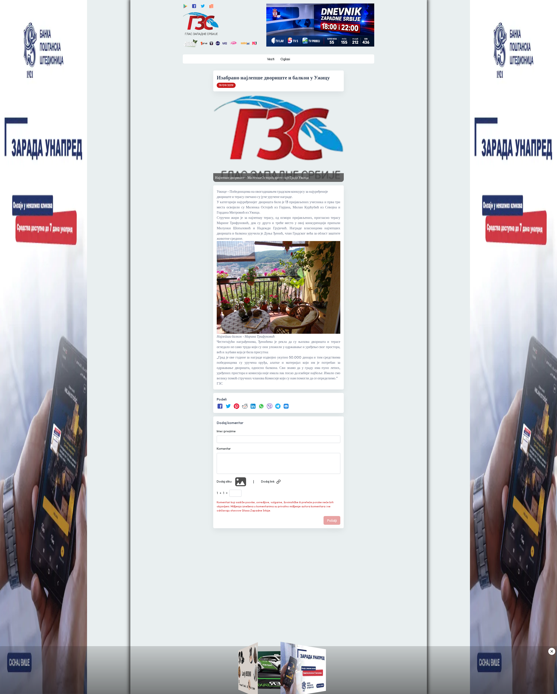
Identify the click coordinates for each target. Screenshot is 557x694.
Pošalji (332, 520)
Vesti (270, 59)
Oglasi (285, 59)
